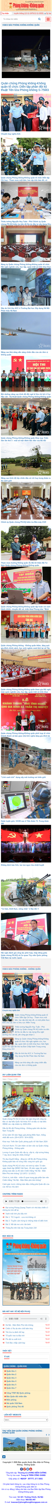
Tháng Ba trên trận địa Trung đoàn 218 (21, 1228)
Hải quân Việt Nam (14, 1403)
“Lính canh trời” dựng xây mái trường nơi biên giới (23, 777)
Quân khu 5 (11, 1385)
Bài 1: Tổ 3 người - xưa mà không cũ (21, 1217)
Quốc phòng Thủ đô (15, 1407)
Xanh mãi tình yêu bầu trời (16, 1214)
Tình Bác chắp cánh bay (15, 1343)
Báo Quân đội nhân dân (16, 1396)
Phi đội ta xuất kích (13, 1339)
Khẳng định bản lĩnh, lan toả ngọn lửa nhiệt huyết (22, 865)
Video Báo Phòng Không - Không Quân (21, 969)
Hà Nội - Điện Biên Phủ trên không (19, 1325)
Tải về (47, 1325)
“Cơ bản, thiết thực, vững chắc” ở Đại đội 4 (20, 909)
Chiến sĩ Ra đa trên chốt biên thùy (19, 1328)
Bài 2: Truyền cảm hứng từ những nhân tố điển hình (27, 1221)
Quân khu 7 (11, 1388)
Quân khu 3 (11, 1378)
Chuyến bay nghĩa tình (10, 134)
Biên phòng (11, 1400)
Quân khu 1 (11, 1371)
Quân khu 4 (11, 1381)
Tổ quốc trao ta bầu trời (15, 1336)
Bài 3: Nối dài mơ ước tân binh (18, 1224)
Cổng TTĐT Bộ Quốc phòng (18, 1393)
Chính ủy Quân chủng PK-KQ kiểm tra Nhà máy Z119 (23, 522)
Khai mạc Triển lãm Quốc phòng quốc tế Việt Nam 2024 (24, 1142)
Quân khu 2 (11, 1374)
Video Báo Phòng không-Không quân (20, 25)
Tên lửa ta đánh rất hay (15, 1332)
